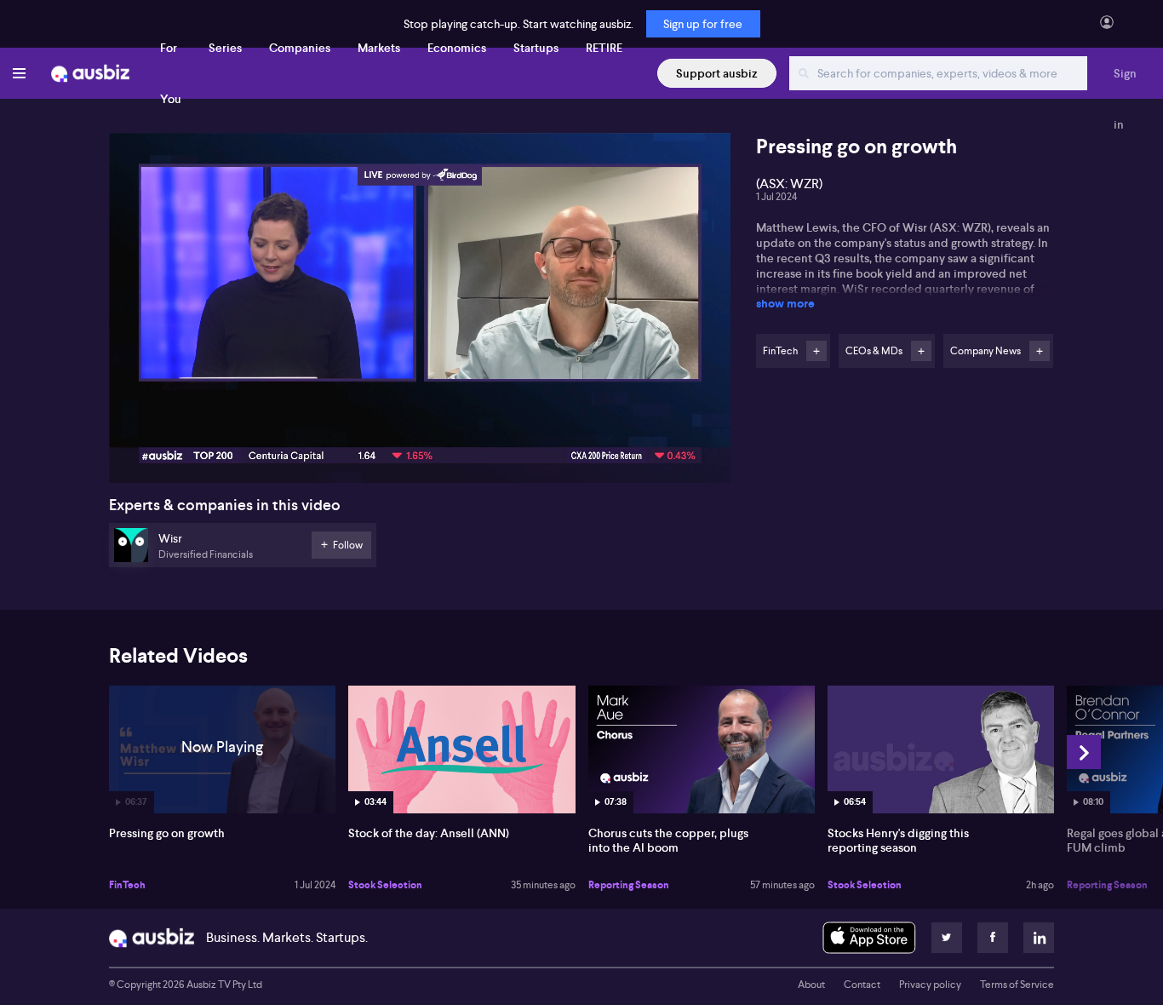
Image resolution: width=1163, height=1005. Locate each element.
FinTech (127, 885)
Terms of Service (1017, 984)
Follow (816, 351)
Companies (299, 47)
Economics (456, 47)
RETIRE (604, 47)
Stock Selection (385, 885)
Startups (536, 47)
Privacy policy (930, 984)
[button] (425, 313)
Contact (862, 984)
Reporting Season (628, 885)
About (811, 984)
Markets (379, 47)
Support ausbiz (717, 73)
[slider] (420, 421)
